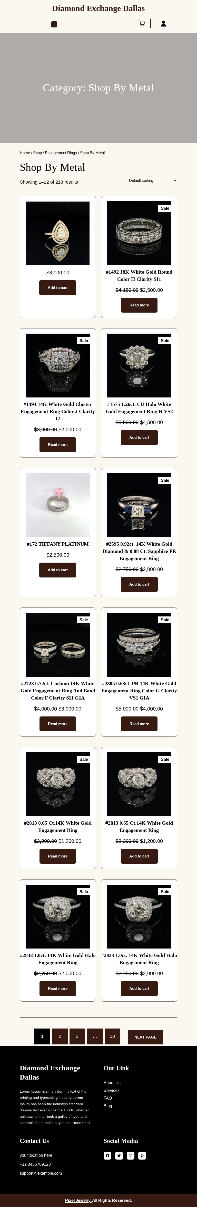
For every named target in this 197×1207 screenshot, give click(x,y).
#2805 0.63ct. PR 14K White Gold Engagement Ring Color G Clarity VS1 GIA (139, 691)
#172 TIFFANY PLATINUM (58, 544)
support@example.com (41, 1173)
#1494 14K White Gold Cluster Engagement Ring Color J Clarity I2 (58, 411)
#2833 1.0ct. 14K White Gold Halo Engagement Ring (58, 958)
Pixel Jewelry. (78, 1200)
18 (112, 1036)
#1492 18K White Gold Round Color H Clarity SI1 (139, 275)
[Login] (163, 23)
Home (25, 153)
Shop (37, 153)
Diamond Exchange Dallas (98, 8)
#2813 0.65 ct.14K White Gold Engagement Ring (58, 826)
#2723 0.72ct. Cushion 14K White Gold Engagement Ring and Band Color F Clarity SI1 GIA (58, 691)
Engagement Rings (61, 153)
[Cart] (143, 23)
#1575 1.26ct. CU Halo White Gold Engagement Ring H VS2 (139, 407)
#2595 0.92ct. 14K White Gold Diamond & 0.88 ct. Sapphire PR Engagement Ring (139, 551)
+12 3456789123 (35, 1164)
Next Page (145, 1037)
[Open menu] (54, 24)
